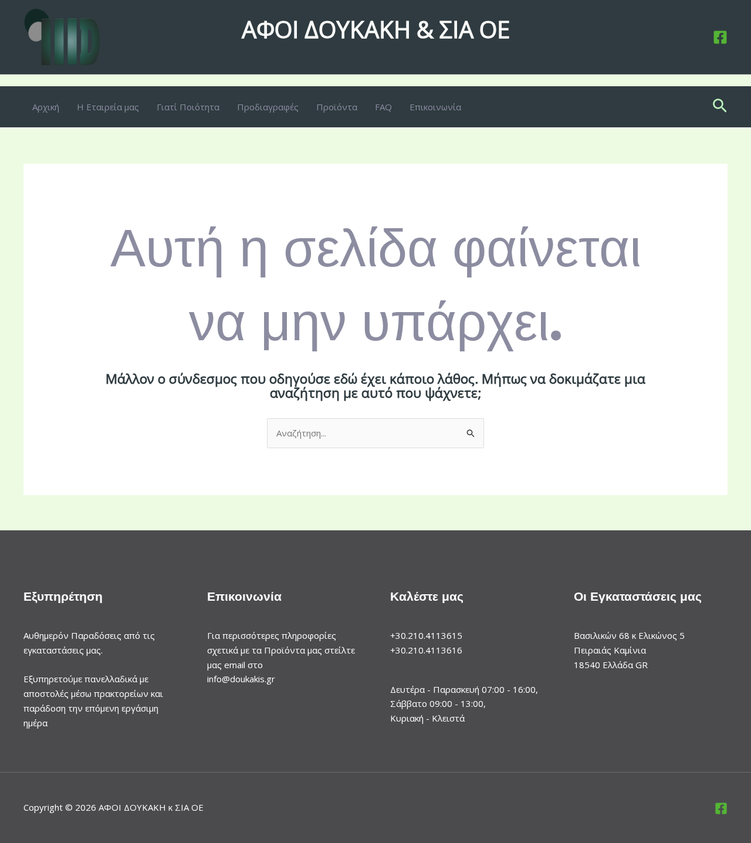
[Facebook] (720, 37)
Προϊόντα (336, 107)
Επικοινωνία (435, 107)
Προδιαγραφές (268, 107)
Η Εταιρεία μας (108, 107)
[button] (720, 107)
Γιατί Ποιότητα (188, 107)
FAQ (383, 107)
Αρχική (45, 107)
